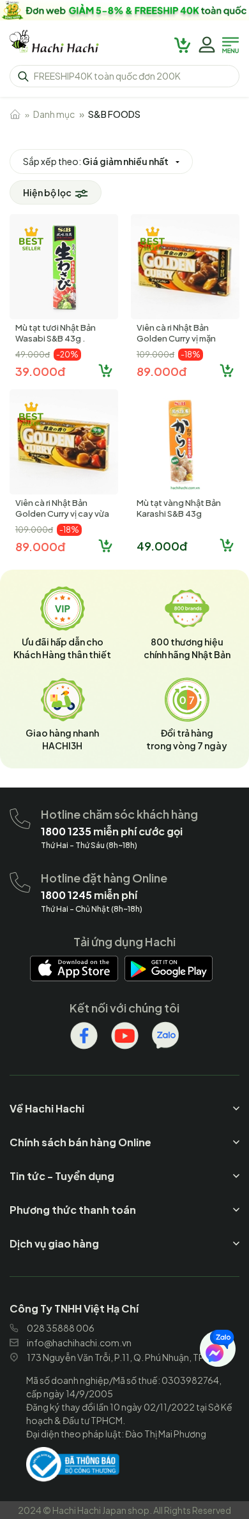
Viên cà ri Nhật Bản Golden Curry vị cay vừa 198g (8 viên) (62, 513)
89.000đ (161, 371)
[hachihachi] (124, 10)
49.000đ (162, 545)
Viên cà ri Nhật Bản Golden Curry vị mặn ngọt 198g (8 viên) (176, 338)
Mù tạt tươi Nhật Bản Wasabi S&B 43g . (55, 332)
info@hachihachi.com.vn (79, 1342)
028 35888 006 (60, 1328)
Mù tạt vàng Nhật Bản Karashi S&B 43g (179, 508)
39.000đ (40, 371)
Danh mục (54, 114)
